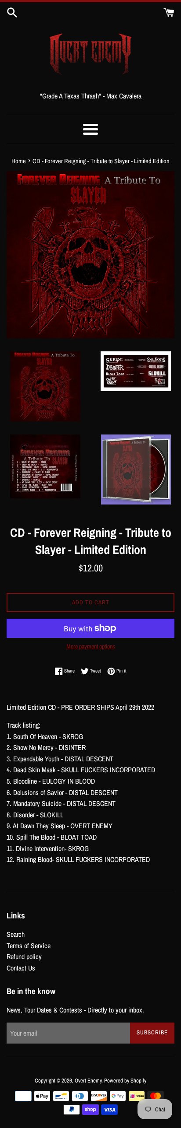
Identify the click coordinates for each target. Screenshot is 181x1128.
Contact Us (21, 968)
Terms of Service (29, 945)
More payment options (90, 646)
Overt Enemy (88, 1080)
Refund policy (24, 956)
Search (16, 934)
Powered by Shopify (125, 1080)
